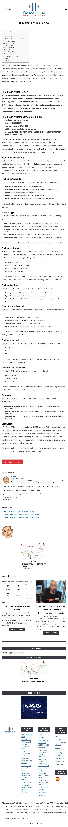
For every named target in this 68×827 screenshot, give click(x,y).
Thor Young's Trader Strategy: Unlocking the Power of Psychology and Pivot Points (51, 609)
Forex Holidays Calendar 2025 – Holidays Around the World (26, 744)
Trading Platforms (9, 47)
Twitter (58, 740)
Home (40, 735)
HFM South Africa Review (11, 37)
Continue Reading (17, 629)
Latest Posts (11, 472)
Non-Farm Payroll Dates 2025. (25, 753)
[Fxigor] (6, 483)
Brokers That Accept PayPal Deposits (43, 782)
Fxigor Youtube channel (41, 494)
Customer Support (9, 54)
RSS (56, 737)
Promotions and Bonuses (12, 56)
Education (41, 796)
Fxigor (13, 477)
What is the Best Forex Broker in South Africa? (22, 515)
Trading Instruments (10, 43)
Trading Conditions (9, 50)
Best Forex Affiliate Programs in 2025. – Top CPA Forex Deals (43, 764)
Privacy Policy (60, 761)
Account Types (8, 45)
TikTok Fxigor (60, 758)
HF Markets (6, 65)
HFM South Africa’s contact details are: (15, 39)
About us (41, 738)
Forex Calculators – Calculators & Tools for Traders (26, 775)
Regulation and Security (11, 41)
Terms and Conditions (29, 823)
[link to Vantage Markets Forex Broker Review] (17, 591)
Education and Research (11, 52)
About (4, 472)
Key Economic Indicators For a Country (26, 761)
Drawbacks (8, 58)
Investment (42, 793)
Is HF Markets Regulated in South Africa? (20, 512)
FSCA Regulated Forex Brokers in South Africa (22, 518)
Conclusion (8, 60)
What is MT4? (26, 782)
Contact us (59, 764)
